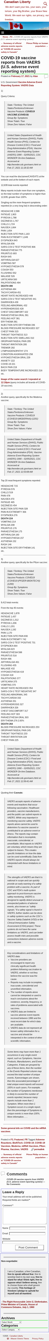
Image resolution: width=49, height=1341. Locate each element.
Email (5, 1233)
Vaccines (14, 1149)
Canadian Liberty (17, 2)
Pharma (5, 1149)
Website (6, 1239)
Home (5, 37)
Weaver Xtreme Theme (20, 1339)
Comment (7, 1205)
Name (5, 1228)
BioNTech (18, 1143)
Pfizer (42, 1146)
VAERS (24, 1149)
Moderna (16, 1146)
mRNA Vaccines (30, 1146)
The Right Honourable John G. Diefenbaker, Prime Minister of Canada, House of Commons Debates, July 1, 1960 (24, 1304)
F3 (11, 37)
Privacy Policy (38, 1339)
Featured (19, 1139)
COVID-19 (29, 1143)
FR (26, 1139)
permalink (39, 1149)
